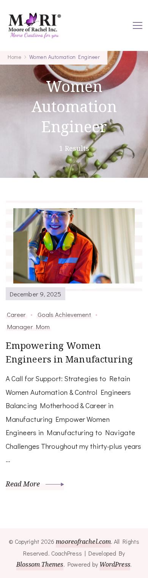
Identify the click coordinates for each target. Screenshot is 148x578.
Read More (24, 483)
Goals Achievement (64, 314)
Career (16, 314)
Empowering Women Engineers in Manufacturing (69, 352)
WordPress (114, 564)
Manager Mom (28, 326)
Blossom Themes (39, 564)
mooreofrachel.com (83, 541)
